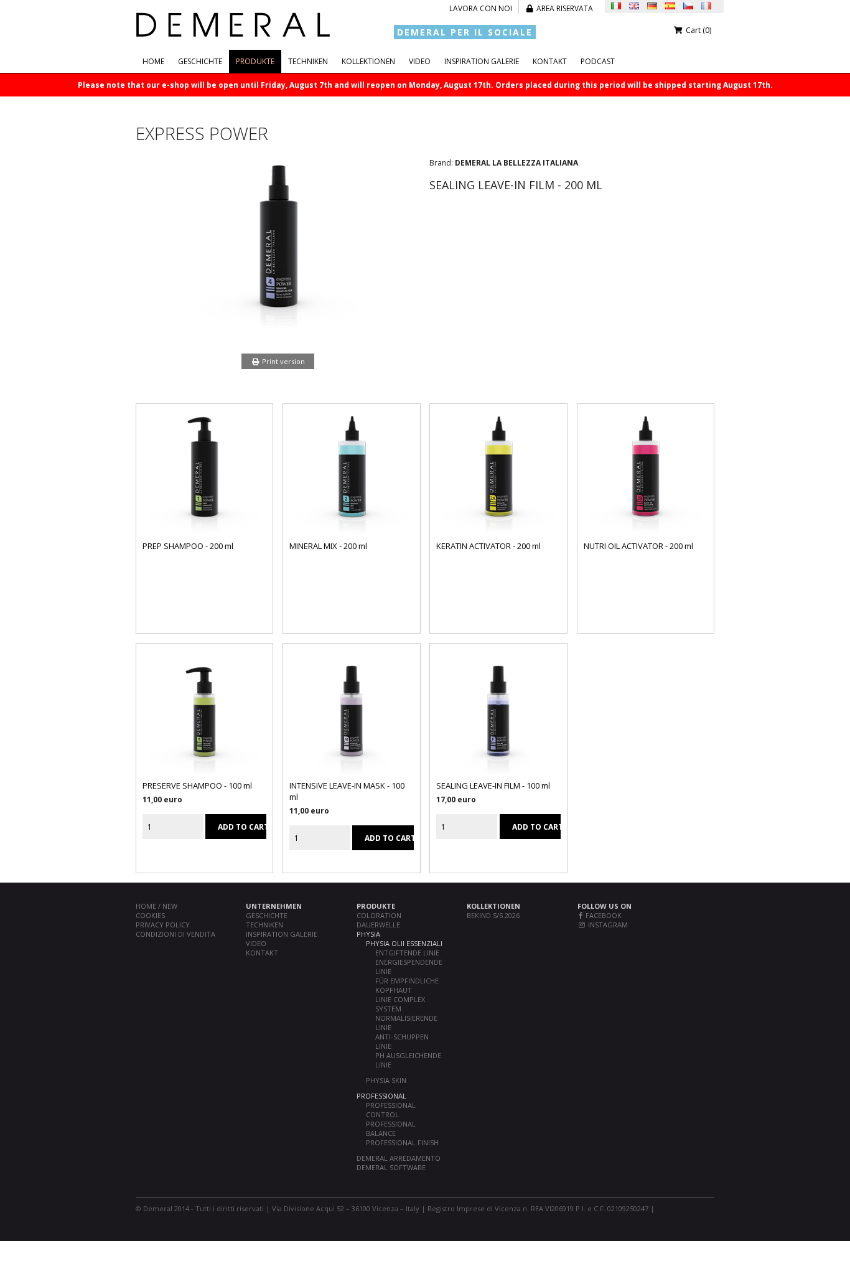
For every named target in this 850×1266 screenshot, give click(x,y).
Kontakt (550, 61)
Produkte (255, 61)
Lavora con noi (480, 8)
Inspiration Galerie (481, 61)
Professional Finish (402, 1142)
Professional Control (391, 1109)
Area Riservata (564, 8)
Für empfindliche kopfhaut (407, 985)
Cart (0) (697, 30)
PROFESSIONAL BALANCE (391, 1128)
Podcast (598, 61)
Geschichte (200, 61)
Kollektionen (368, 61)
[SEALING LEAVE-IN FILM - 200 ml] (278, 329)
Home (153, 61)
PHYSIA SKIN (386, 1080)
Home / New (156, 906)
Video (420, 61)
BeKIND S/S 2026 (493, 915)
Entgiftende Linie (407, 952)
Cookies (150, 915)
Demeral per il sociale (465, 32)
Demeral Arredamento (399, 1158)
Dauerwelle (378, 924)
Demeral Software (391, 1167)
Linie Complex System (400, 1004)
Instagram (607, 924)
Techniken (308, 61)
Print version (282, 361)
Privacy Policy (163, 924)
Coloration (379, 915)
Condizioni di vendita (175, 934)
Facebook (603, 915)
